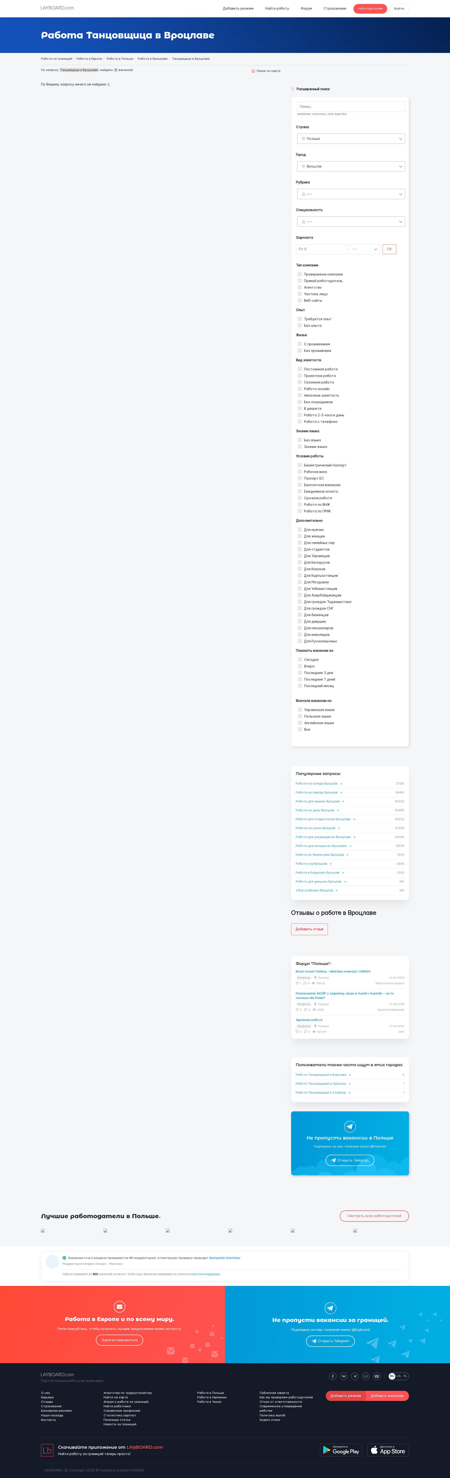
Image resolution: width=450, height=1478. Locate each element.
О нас (45, 1393)
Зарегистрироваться (119, 1340)
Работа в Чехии (209, 1402)
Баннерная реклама (56, 1410)
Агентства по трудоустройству (128, 1393)
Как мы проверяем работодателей (286, 1397)
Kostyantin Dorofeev (224, 1258)
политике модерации (205, 1274)
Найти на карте (116, 1397)
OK (389, 249)
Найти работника (117, 1406)
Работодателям (370, 8)
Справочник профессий (122, 1410)
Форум (306, 8)
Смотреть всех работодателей (374, 1216)
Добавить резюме (238, 8)
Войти (399, 8)
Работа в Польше (210, 1393)
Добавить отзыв (309, 929)
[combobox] (351, 139)
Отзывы (47, 1402)
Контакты (48, 1420)
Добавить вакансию (387, 1396)
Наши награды (52, 1415)
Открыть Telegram (353, 1160)
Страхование (335, 8)
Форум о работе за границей (126, 1402)
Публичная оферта (274, 1393)
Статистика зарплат (120, 1415)
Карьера (47, 1397)
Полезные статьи (117, 1420)
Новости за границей (120, 1424)
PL (405, 1376)
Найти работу (277, 8)
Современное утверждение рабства (281, 1408)
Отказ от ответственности (281, 1402)
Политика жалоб (272, 1415)
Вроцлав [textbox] (314, 166)
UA (399, 1376)
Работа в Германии (212, 1397)
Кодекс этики (270, 1420)
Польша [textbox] (313, 139)
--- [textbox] (309, 194)
